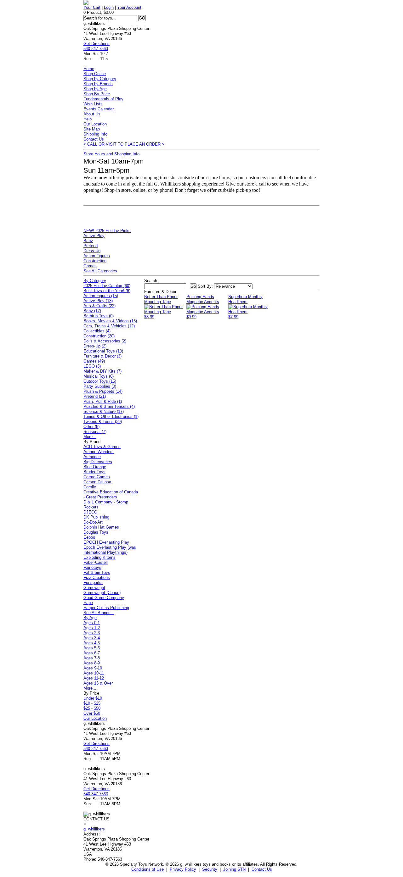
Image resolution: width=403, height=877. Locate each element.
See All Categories (100, 271)
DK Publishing (96, 517)
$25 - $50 (91, 708)
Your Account (129, 7)
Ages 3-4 (91, 638)
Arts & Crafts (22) (99, 305)
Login (109, 7)
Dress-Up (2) (94, 346)
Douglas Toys (95, 532)
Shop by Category (99, 78)
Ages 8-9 (91, 663)
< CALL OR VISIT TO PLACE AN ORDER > (123, 144)
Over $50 (91, 713)
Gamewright (94, 587)
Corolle (89, 487)
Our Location (95, 124)
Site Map (91, 129)
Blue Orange (94, 466)
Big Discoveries (97, 461)
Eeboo (89, 537)
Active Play (94, 235)
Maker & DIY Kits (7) (102, 371)
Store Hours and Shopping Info (111, 154)
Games (90, 266)
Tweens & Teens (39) (102, 421)
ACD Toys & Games (102, 446)
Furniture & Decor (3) (102, 356)
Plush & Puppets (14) (102, 391)
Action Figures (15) (100, 295)
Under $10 (92, 698)
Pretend (90, 245)
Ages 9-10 (92, 668)
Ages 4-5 (91, 643)
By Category (94, 280)
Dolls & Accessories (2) (104, 341)
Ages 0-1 (91, 622)
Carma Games (96, 477)
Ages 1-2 (91, 627)
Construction (94, 260)
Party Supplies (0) (99, 386)
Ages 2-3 (91, 632)
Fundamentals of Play (103, 99)
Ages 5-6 (91, 648)
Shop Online (94, 73)
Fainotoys (92, 567)
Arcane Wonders (98, 451)
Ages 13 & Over (98, 683)
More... (89, 436)
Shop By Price (96, 94)
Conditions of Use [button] (147, 869)
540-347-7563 (95, 48)
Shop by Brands (98, 83)
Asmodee (92, 456)
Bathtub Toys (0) (98, 316)
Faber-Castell (95, 562)
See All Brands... (98, 612)
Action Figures (96, 255)
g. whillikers (94, 829)
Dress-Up (91, 250)
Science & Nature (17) (103, 411)
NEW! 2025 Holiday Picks (107, 230)
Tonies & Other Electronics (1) (111, 416)
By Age (90, 617)
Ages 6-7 (91, 653)
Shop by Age (95, 88)
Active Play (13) (98, 300)
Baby (88, 240)
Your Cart (91, 7)
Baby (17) (92, 310)
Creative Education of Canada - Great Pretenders (110, 494)
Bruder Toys (94, 471)
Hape (88, 602)
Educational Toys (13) (103, 351)
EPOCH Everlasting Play (106, 542)
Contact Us (93, 139)
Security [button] (209, 869)
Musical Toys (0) (98, 376)
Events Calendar (98, 109)
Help (87, 119)
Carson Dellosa (97, 482)
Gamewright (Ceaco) (102, 592)
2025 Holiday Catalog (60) (106, 285)
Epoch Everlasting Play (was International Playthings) (109, 550)
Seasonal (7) (94, 431)
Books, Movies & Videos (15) (110, 321)
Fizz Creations (96, 577)
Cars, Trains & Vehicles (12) (109, 326)
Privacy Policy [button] (183, 869)
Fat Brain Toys (96, 572)
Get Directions (96, 43)
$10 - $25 (91, 703)
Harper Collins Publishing (106, 607)
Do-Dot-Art (93, 522)
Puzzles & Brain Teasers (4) (109, 406)
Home (88, 68)
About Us (91, 114)
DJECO (90, 512)
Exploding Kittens (99, 557)
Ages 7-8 (91, 658)
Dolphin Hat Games (101, 527)
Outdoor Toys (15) (99, 381)
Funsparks (93, 582)
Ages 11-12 (93, 678)
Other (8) (91, 426)
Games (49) (94, 361)
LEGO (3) (92, 366)
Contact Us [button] (262, 869)
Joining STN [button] (234, 869)
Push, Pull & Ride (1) (102, 401)
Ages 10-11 (93, 673)
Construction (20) (99, 336)
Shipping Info (95, 134)
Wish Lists (93, 104)
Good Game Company (103, 597)
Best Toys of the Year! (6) (106, 290)
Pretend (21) (94, 396)
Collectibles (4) (97, 331)
